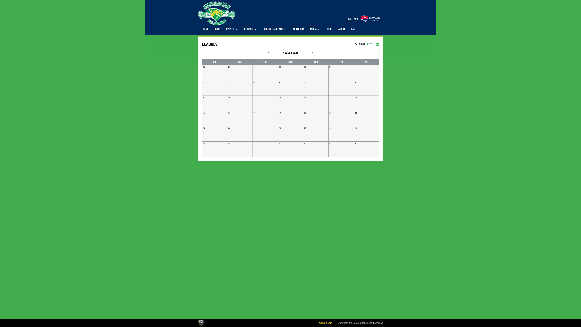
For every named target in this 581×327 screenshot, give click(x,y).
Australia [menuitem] (298, 29)
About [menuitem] (341, 29)
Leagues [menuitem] (250, 29)
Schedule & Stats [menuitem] (275, 29)
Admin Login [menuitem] (325, 323)
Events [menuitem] (232, 29)
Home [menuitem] (205, 29)
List (369, 44)
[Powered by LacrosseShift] (201, 323)
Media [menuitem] (315, 29)
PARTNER (364, 18)
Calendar (360, 44)
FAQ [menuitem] (353, 29)
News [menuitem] (217, 29)
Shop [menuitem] (331, 29)
